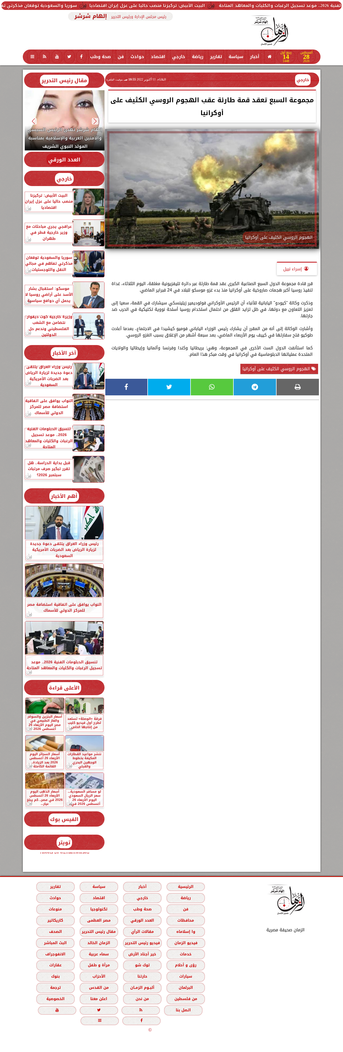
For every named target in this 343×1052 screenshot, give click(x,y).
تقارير (216, 56)
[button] (95, 121)
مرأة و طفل (99, 965)
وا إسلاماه (185, 931)
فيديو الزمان (185, 943)
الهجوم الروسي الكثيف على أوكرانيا (277, 369)
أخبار (254, 56)
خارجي (178, 56)
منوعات (55, 909)
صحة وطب (100, 56)
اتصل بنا (183, 1010)
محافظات (185, 920)
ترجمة (55, 987)
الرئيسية (185, 886)
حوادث (137, 56)
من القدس (99, 987)
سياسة (236, 56)
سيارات (185, 976)
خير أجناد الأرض (142, 954)
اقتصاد (158, 56)
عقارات (55, 965)
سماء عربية (99, 954)
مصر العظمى (98, 920)
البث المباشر (55, 943)
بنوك (55, 976)
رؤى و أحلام (185, 965)
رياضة (197, 56)
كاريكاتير (55, 920)
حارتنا (142, 976)
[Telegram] (254, 387)
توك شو (142, 965)
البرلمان (185, 987)
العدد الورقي (64, 160)
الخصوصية (55, 998)
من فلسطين (185, 998)
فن (121, 56)
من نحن (142, 998)
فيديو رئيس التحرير (142, 943)
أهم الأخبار (64, 496)
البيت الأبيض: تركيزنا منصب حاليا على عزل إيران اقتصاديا (186, 5)
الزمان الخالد (98, 943)
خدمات (186, 954)
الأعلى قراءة (64, 688)
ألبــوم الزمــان (142, 987)
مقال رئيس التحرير (64, 80)
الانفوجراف (55, 954)
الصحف (55, 931)
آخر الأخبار (64, 353)
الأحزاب (98, 976)
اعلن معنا (98, 998)
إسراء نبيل (292, 269)
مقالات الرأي (142, 931)
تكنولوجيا (98, 909)
